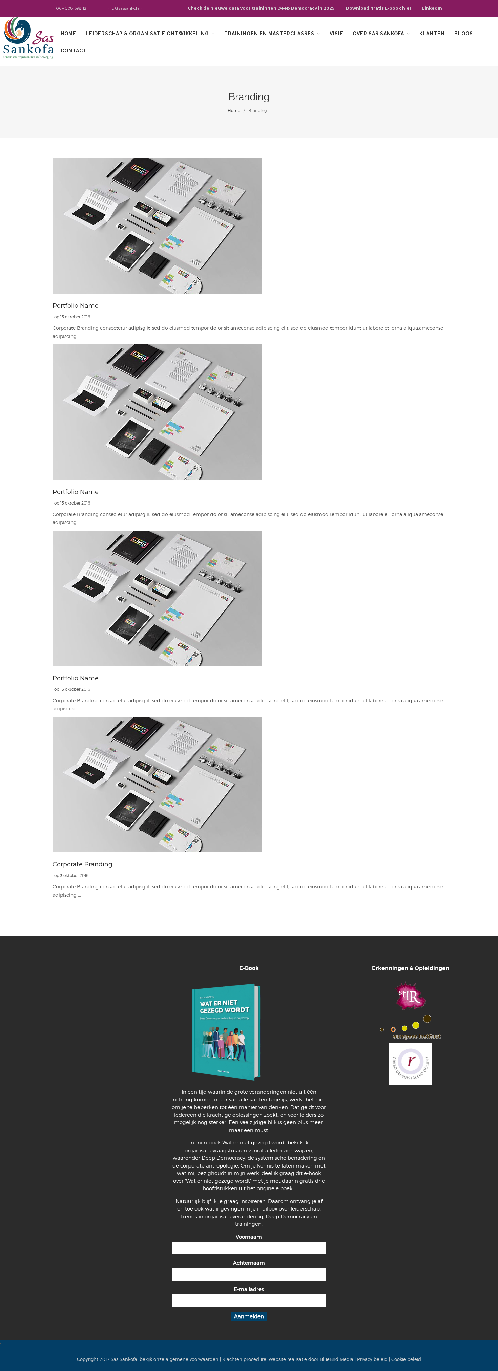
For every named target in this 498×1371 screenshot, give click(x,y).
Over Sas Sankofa (378, 33)
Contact (74, 50)
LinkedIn (432, 8)
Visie (336, 33)
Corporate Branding (82, 864)
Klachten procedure (244, 1359)
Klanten (432, 33)
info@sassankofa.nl (125, 8)
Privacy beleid (372, 1359)
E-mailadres (249, 1289)
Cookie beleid (406, 1359)
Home (68, 33)
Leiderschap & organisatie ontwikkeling (147, 33)
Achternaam (249, 1263)
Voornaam (249, 1237)
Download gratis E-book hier (379, 8)
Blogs (463, 33)
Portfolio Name (76, 305)
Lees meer (249, 225)
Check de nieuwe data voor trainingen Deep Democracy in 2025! (262, 8)
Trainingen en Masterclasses (269, 33)
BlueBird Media (336, 1359)
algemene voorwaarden (192, 1359)
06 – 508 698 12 (71, 8)
